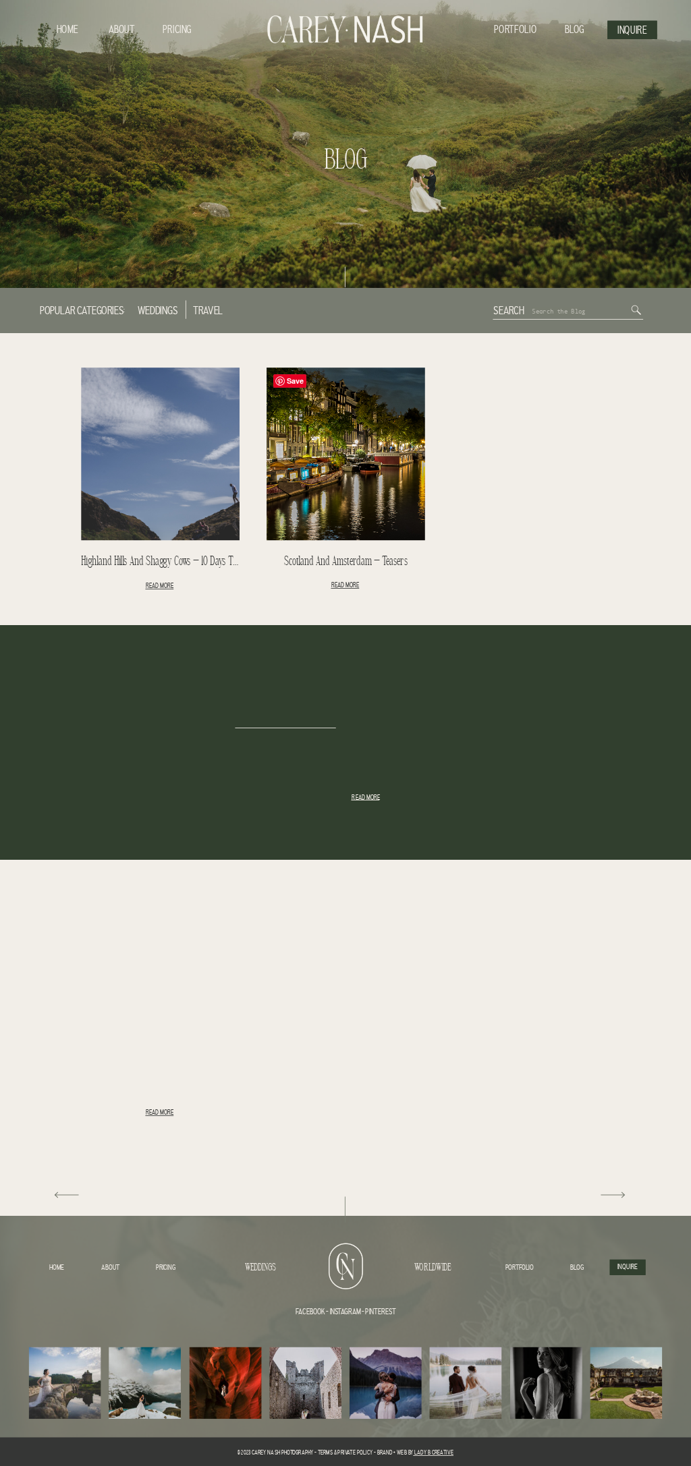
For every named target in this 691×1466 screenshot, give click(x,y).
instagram (345, 1312)
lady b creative (433, 1453)
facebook (310, 1312)
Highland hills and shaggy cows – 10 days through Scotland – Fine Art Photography (226, 561)
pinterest (380, 1312)
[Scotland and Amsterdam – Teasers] (346, 454)
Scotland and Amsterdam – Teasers (346, 561)
